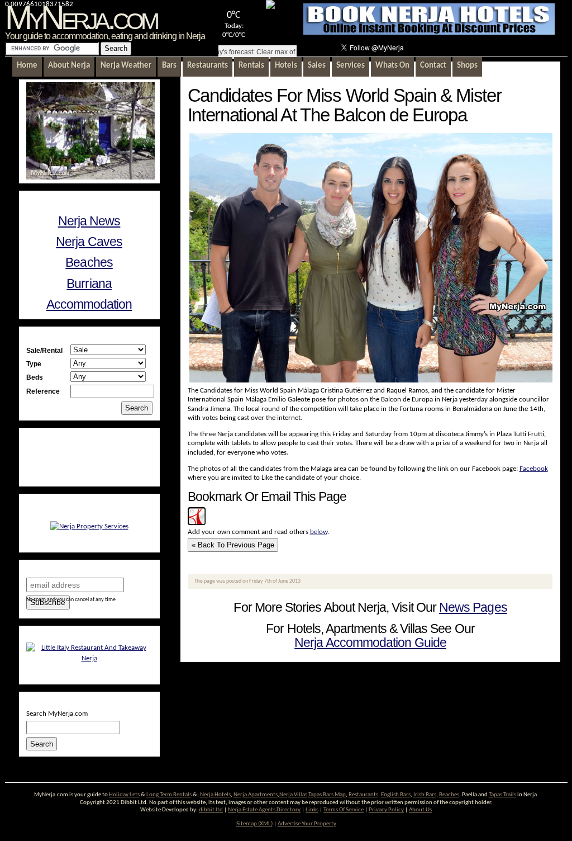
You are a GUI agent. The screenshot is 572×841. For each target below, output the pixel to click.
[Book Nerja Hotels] (429, 32)
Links (312, 810)
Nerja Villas (293, 795)
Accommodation (89, 304)
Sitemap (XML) (254, 824)
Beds (34, 377)
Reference (43, 391)
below (318, 532)
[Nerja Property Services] (89, 526)
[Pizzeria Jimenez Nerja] (89, 658)
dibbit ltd (211, 810)
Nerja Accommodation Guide (370, 642)
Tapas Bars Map (327, 795)
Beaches (88, 262)
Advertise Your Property (307, 824)
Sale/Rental (44, 350)
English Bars (396, 795)
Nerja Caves (89, 241)
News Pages (473, 607)
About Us (420, 810)
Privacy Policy (386, 810)
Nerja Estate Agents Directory (264, 810)
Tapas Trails (502, 795)
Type (33, 363)
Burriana (89, 283)
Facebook (533, 469)
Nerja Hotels (215, 795)
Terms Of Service (343, 810)
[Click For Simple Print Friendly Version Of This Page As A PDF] (197, 523)
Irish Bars (424, 795)
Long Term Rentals (169, 795)
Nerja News (89, 221)
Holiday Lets (124, 795)
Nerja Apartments (255, 795)
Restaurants (363, 795)
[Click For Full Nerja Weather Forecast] (270, 7)
